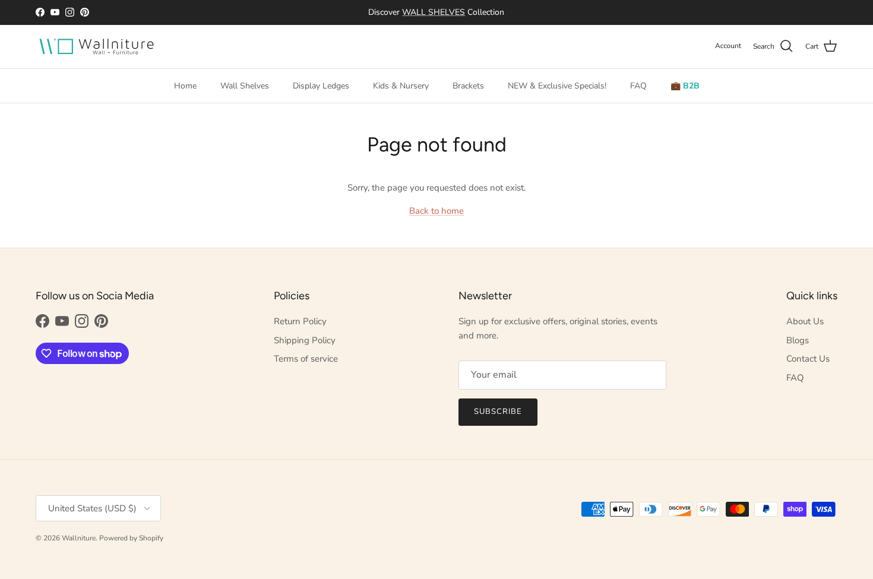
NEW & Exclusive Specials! (557, 85)
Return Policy (300, 321)
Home (185, 85)
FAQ (638, 85)
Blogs (797, 340)
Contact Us (808, 359)
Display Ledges (321, 85)
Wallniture (79, 538)
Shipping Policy (305, 340)
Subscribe (498, 411)
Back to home (436, 211)
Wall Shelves (244, 85)
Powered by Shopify (131, 538)
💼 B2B (685, 85)
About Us (805, 321)
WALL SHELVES (434, 12)
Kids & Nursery (401, 85)
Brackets (468, 85)
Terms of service (306, 359)
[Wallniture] (98, 46)
